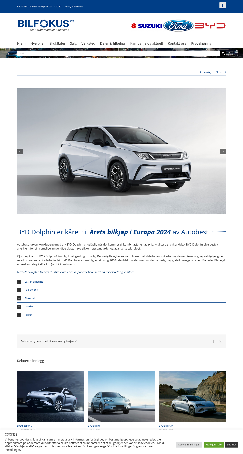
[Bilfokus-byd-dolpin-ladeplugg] (121, 90)
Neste (219, 72)
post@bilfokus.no (74, 6)
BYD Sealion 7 (166, 425)
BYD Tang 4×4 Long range (31, 425)
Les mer (231, 444)
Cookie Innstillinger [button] (189, 444)
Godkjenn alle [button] (214, 444)
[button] (20, 151)
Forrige (207, 72)
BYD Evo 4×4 (95, 425)
